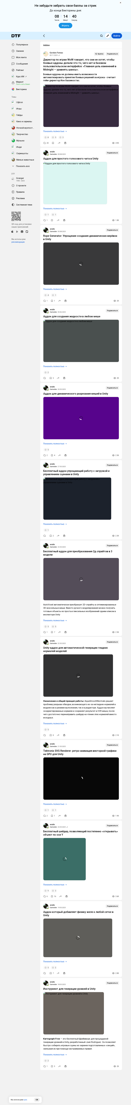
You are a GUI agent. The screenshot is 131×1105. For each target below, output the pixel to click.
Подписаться (112, 54)
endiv (52, 152)
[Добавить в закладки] (53, 143)
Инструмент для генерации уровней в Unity (69, 988)
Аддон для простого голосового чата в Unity (70, 158)
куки (25, 1100)
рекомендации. (18, 242)
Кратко (100, 54)
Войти (116, 35)
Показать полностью (53, 131)
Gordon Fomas (56, 53)
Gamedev (53, 154)
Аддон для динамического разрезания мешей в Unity (75, 393)
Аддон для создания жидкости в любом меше (71, 316)
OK (37, 1100)
